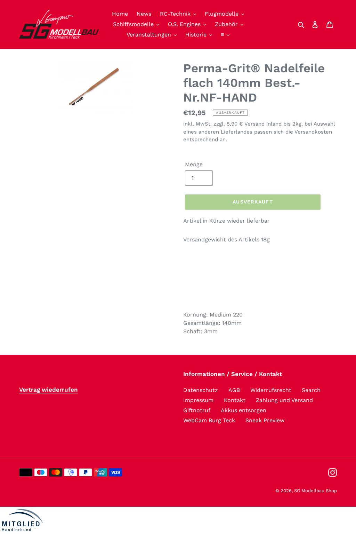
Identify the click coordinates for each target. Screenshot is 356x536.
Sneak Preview (264, 420)
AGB (234, 390)
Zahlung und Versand (284, 400)
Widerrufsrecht (270, 390)
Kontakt (234, 400)
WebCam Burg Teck (209, 420)
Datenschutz (200, 390)
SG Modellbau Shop (315, 490)
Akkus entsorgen (243, 410)
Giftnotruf (196, 410)
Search (311, 390)
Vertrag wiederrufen (48, 389)
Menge (194, 164)
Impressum (198, 400)
